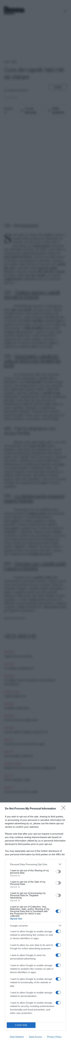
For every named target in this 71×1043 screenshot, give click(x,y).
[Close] (64, 809)
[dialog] (35, 922)
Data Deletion (17, 1036)
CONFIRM (21, 1025)
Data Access (35, 1036)
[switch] (58, 871)
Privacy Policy (54, 1036)
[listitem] (35, 864)
